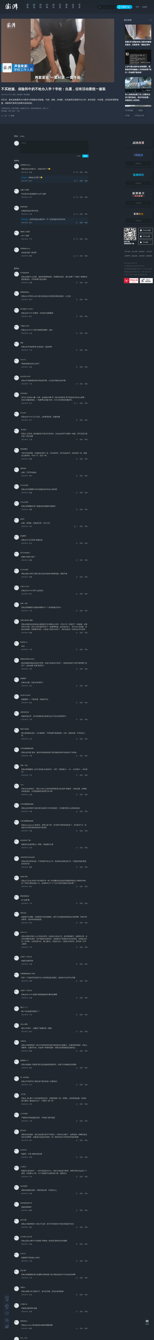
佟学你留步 (24, 393)
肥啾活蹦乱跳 (24, 896)
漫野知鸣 (23, 468)
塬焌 (21, 343)
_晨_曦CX (23, 429)
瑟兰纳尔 (23, 1130)
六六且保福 (24, 1113)
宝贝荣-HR (23, 1304)
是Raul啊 (23, 1270)
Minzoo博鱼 (24, 1024)
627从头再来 (24, 485)
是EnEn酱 (23, 1220)
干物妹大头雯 (24, 326)
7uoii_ (22, 785)
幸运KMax (23, 1150)
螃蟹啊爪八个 (24, 1060)
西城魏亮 (23, 536)
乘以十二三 (24, 1007)
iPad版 (145, 242)
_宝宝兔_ (23, 1094)
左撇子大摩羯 (24, 190)
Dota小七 (23, 359)
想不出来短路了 (25, 553)
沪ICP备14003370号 (130, 263)
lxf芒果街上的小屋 (26, 1237)
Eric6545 (23, 1253)
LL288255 (23, 1167)
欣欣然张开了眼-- (25, 840)
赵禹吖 (22, 519)
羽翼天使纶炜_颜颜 (26, 620)
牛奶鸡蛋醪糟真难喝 (26, 748)
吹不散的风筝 (24, 273)
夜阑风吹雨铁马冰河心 (27, 659)
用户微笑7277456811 (26, 309)
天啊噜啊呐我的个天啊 (27, 973)
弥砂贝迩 (23, 913)
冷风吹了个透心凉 (26, 957)
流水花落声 (24, 1186)
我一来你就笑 (24, 1077)
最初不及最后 (24, 729)
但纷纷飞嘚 (24, 876)
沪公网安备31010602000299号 (134, 266)
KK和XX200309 (25, 695)
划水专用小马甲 (25, 376)
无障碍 (144, 7)
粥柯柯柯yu (24, 1321)
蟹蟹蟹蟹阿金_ (25, 292)
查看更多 (138, 163)
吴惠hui (22, 1287)
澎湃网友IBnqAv (25, 165)
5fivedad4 (23, 413)
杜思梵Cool (23, 642)
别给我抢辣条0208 (26, 1203)
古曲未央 (23, 1041)
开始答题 (138, 203)
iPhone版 (146, 236)
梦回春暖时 (24, 449)
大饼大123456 (24, 586)
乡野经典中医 (24, 712)
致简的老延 (24, 207)
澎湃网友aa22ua (25, 248)
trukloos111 (23, 932)
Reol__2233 (23, 1338)
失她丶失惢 (24, 603)
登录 (137, 7)
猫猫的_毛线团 (25, 232)
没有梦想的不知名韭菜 (27, 857)
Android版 (147, 230)
